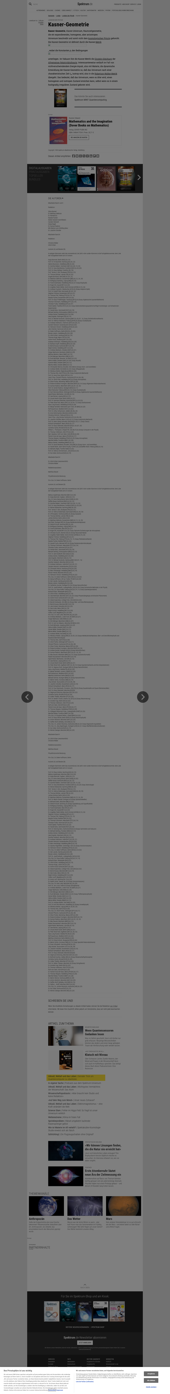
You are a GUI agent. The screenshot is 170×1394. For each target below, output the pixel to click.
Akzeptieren (151, 1374)
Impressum (59, 1390)
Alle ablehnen (151, 1380)
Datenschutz (52, 1390)
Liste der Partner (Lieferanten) (85, 1381)
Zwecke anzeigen (151, 1387)
